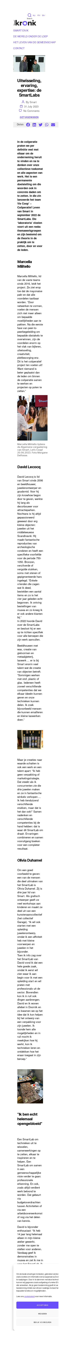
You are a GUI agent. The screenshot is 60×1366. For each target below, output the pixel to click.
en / (43, 15)
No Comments (31, 111)
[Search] (29, 15)
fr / (39, 15)
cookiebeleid (29, 1296)
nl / (34, 15)
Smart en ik (21, 31)
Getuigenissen (29, 117)
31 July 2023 (31, 106)
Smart (33, 102)
